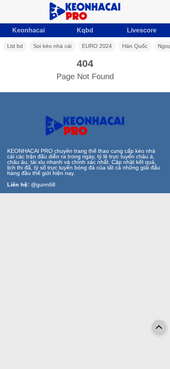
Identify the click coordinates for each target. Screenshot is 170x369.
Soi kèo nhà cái (52, 46)
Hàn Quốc (134, 46)
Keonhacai (28, 30)
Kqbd (85, 30)
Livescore (142, 30)
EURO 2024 (97, 46)
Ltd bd (15, 46)
